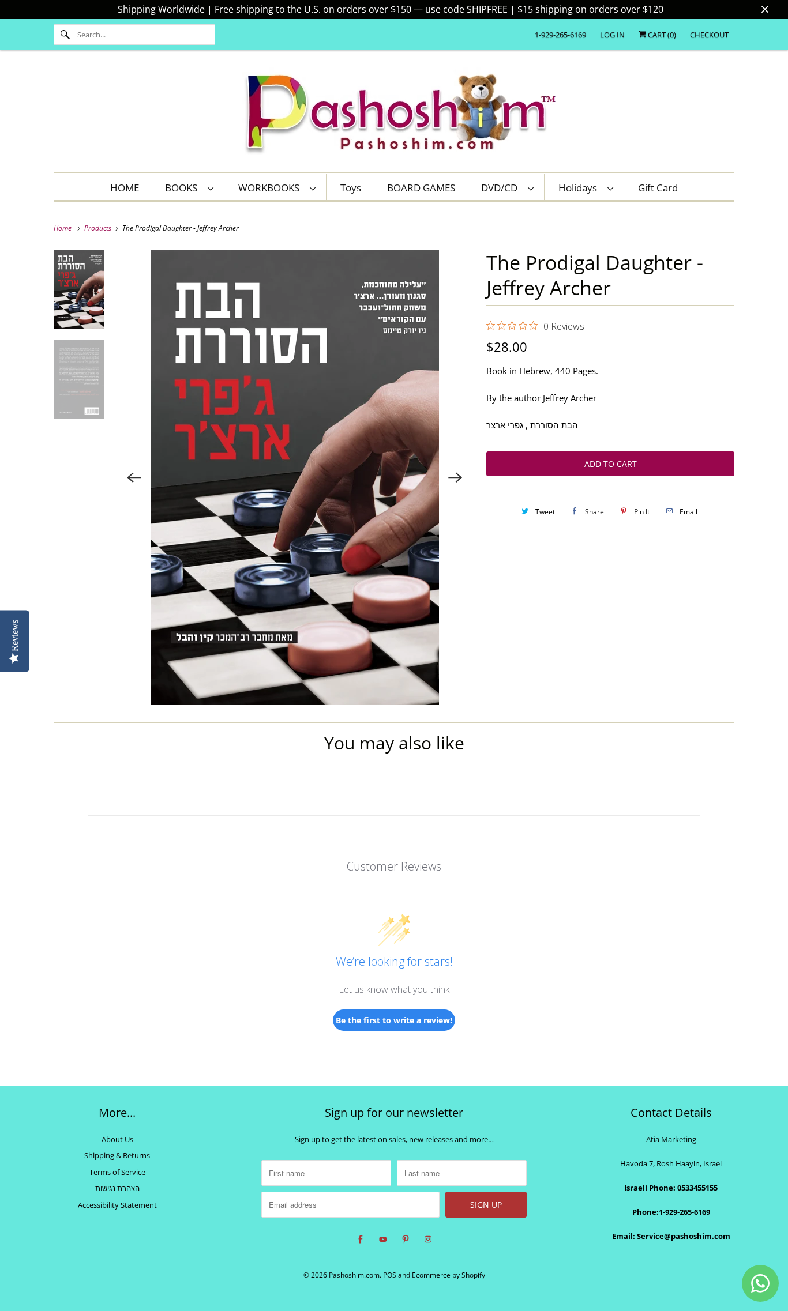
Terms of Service (117, 1172)
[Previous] (134, 477)
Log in (612, 34)
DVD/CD (501, 187)
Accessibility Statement (117, 1205)
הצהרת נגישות (117, 1188)
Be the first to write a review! (394, 1020)
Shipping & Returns (117, 1155)
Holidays (580, 187)
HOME (124, 187)
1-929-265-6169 (560, 34)
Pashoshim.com (354, 1275)
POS (389, 1275)
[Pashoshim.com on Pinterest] (405, 1239)
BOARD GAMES (421, 187)
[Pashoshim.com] (394, 114)
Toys (350, 187)
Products (98, 228)
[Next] (455, 477)
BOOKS (183, 187)
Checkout (709, 34)
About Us (117, 1139)
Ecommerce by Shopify (448, 1275)
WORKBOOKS (271, 187)
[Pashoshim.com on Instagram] (428, 1239)
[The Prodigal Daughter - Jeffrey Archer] (295, 477)
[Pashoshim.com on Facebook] (360, 1239)
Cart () (661, 34)
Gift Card (658, 187)
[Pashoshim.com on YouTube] (383, 1239)
